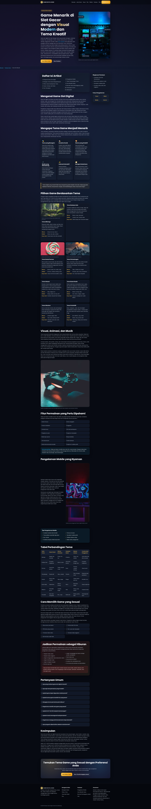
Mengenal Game (65, 790)
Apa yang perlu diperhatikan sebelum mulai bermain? (56, 724)
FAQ (99, 2)
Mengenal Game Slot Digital (49, 79)
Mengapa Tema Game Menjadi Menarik (52, 81)
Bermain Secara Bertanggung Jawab (75, 85)
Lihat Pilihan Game (46, 61)
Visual (84, 2)
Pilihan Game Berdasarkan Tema (50, 83)
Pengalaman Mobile (71, 79)
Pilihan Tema (65, 792)
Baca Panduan (57, 61)
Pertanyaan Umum (71, 87)
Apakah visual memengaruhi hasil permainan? (55, 715)
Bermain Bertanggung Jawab (84, 794)
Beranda (73, 2)
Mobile (91, 2)
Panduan (96, 2)
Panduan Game (8, 67)
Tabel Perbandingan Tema (72, 81)
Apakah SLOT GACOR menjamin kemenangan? (54, 711)
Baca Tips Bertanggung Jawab (81, 774)
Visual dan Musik (65, 794)
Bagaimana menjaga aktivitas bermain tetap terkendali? (57, 720)
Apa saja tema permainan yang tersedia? (53, 688)
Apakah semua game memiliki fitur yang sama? (55, 697)
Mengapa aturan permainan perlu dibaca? (53, 702)
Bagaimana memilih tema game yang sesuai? (54, 706)
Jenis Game (79, 2)
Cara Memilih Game (71, 83)
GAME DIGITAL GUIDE (48, 2)
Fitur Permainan (47, 88)
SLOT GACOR (61, 41)
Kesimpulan (69, 89)
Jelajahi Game (106, 2)
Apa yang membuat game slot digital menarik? (55, 684)
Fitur (88, 2)
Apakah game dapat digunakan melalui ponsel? (55, 693)
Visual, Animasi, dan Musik (49, 86)
